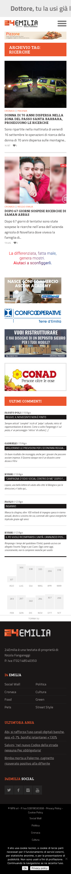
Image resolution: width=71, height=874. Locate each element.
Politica (41, 684)
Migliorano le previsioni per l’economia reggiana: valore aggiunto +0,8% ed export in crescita (36, 448)
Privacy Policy (53, 808)
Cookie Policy (35, 812)
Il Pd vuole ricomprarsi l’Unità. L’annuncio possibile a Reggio (36, 537)
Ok (25, 868)
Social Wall (12, 684)
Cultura (41, 691)
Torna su (33, 618)
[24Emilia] (28, 23)
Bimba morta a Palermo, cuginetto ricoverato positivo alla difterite (29, 760)
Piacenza (22, 111)
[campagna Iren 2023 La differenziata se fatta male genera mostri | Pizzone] (35, 38)
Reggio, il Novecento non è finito (26, 417)
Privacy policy (40, 868)
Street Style (44, 707)
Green (40, 699)
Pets (8, 707)
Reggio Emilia (25, 206)
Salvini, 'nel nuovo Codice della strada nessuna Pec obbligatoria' (31, 747)
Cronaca (10, 111)
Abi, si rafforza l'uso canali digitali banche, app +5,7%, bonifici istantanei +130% (35, 734)
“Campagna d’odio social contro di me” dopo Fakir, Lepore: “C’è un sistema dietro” (36, 479)
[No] (66, 859)
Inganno (11, 506)
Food (8, 699)
